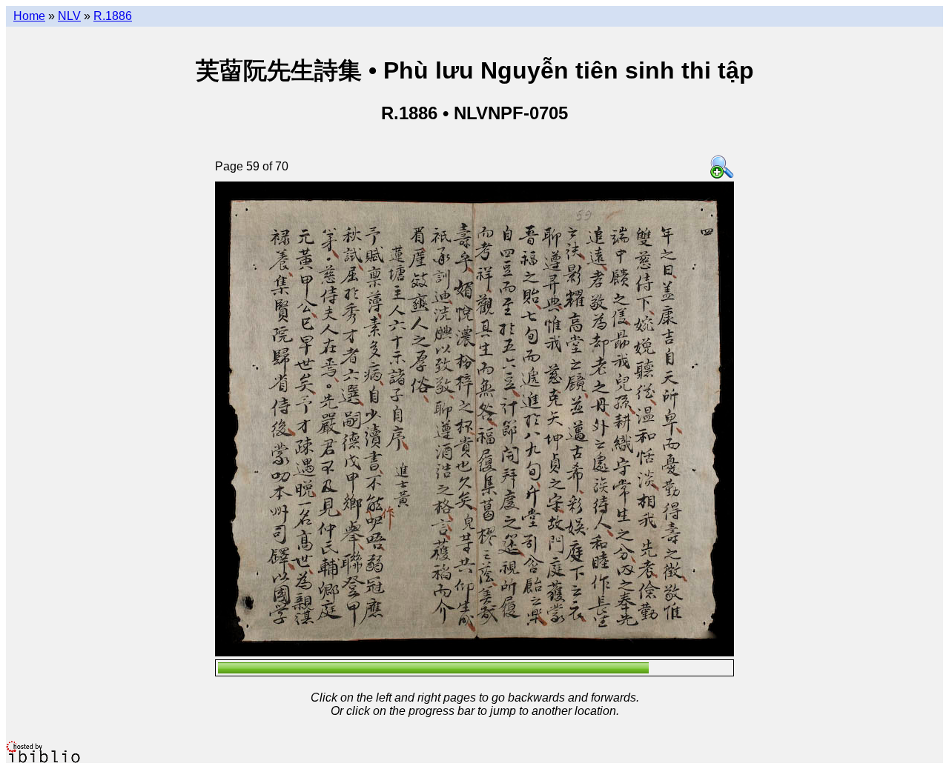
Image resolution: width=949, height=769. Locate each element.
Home (29, 16)
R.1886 (112, 16)
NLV (69, 16)
